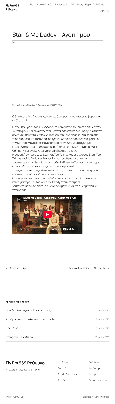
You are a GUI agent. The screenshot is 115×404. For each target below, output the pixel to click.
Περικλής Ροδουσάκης (97, 4)
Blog (32, 4)
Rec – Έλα (12, 328)
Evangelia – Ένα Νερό (19, 337)
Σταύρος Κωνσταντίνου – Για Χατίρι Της (31, 319)
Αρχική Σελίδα (44, 4)
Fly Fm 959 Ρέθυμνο (12, 7)
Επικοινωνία (61, 4)
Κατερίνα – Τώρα (18, 268)
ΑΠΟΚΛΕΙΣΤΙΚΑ (56, 105)
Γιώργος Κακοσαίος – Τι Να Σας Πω (87, 268)
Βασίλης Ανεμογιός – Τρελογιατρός (28, 310)
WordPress (104, 396)
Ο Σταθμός (77, 4)
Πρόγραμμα (103, 10)
